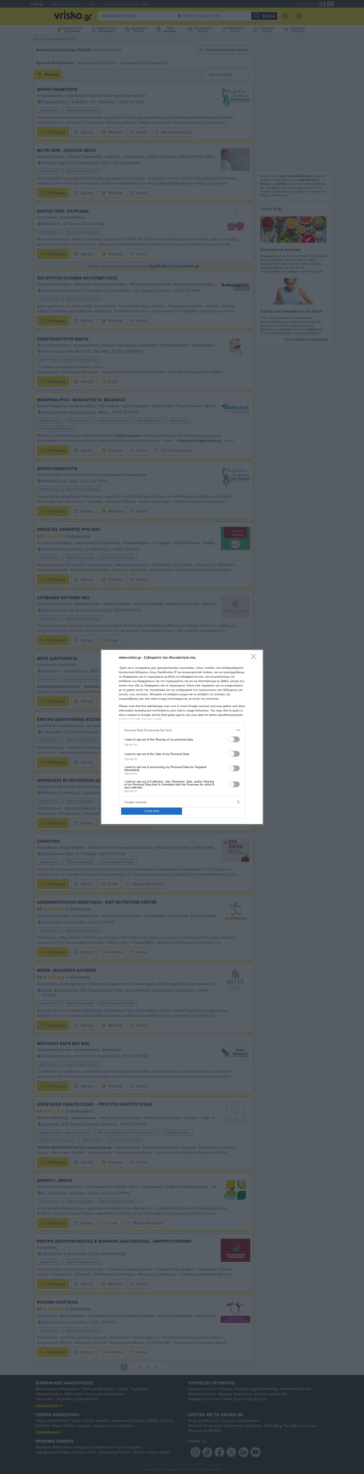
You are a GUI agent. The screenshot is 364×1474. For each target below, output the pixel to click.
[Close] (255, 658)
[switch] (234, 739)
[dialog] (182, 737)
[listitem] (182, 730)
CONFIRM (151, 811)
